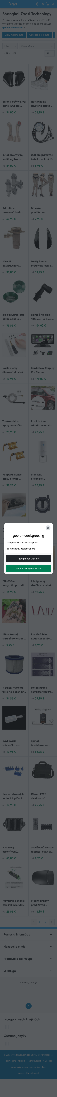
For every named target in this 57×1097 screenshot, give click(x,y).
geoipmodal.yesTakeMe (28, 568)
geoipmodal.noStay (29, 558)
